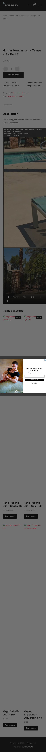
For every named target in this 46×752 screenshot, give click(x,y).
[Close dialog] (44, 360)
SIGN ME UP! (34, 379)
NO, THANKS (34, 383)
